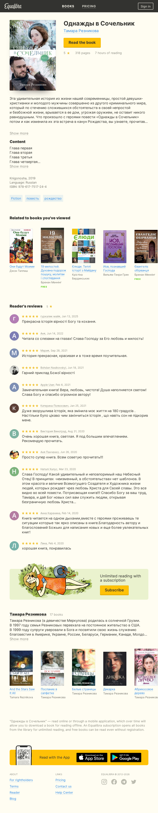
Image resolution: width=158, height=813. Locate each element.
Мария (44, 350)
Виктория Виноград (53, 431)
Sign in (146, 6)
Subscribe (114, 590)
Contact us (63, 786)
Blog (13, 799)
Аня (42, 333)
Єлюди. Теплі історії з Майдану (84, 268)
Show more (19, 133)
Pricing (60, 780)
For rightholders (21, 780)
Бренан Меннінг (51, 282)
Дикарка (109, 689)
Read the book (82, 42)
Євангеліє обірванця (141, 268)
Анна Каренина (50, 513)
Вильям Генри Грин (116, 274)
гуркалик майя (50, 316)
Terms (14, 786)
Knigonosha (18, 178)
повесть (33, 198)
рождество (53, 198)
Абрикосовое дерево (143, 691)
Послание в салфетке (49, 691)
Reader (15, 792)
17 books (36, 614)
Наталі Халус (48, 469)
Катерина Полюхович (54, 405)
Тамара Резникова (81, 30)
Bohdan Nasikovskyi (53, 367)
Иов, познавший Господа (114, 268)
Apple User (47, 384)
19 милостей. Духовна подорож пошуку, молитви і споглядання (53, 272)
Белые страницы (84, 689)
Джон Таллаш (19, 270)
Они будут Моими (22, 266)
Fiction (16, 198)
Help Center (64, 792)
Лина (43, 543)
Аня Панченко (49, 452)
